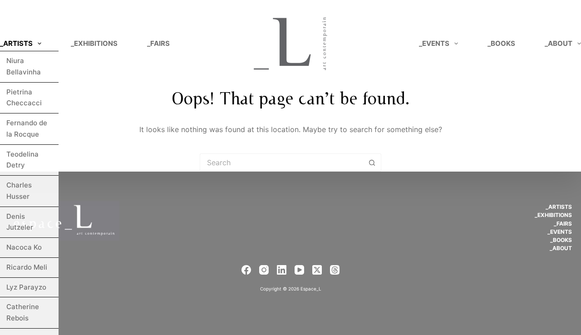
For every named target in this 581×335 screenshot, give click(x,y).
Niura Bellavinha (23, 66)
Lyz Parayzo (26, 287)
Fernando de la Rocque (26, 128)
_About (561, 248)
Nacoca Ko (24, 247)
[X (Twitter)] (317, 270)
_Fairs (158, 43)
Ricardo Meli (26, 267)
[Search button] (372, 162)
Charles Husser (19, 191)
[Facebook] (246, 270)
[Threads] (335, 270)
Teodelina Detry (22, 160)
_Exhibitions (94, 43)
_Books (501, 43)
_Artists (16, 43)
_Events (434, 43)
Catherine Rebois (22, 312)
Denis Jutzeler (19, 222)
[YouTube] (299, 270)
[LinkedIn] (281, 270)
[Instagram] (264, 270)
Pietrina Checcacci (24, 98)
